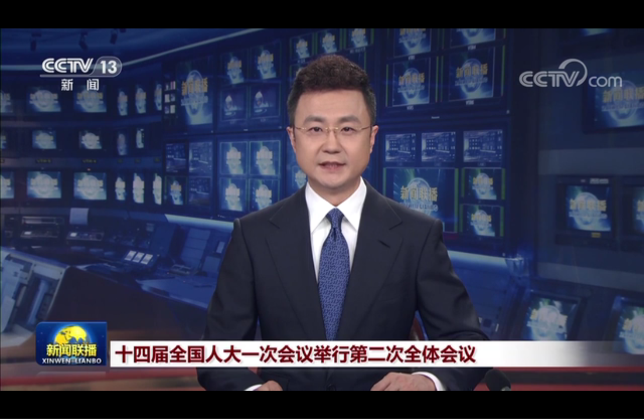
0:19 (22, 410)
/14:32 (36, 410)
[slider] (613, 411)
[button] (7, 411)
